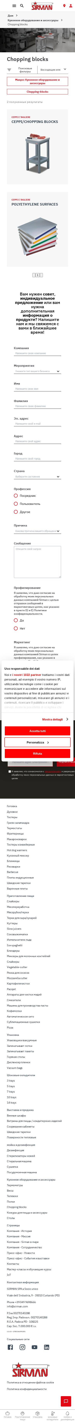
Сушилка (12, 1166)
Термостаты (14, 828)
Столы (11, 1218)
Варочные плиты (17, 888)
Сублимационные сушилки (23, 1022)
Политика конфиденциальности (27, 1389)
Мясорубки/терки (18, 912)
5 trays (11, 1086)
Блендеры (13, 950)
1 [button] (37, 275)
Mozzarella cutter (17, 978)
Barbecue (12, 872)
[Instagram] (22, 1349)
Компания (21, 348)
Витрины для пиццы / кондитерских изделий (34, 1121)
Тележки (12, 1196)
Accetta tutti (37, 731)
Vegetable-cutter (17, 967)
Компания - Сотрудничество (24, 1247)
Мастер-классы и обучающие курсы (29, 1269)
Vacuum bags (14, 1068)
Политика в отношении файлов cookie (30, 1382)
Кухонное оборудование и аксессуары (33, 20)
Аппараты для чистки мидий (24, 994)
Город (18, 453)
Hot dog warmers (17, 850)
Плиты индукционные (20, 877)
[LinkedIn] (46, 1349)
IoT (9, 1274)
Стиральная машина (19, 1161)
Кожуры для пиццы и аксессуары (27, 1212)
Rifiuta (37, 753)
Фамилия (21, 401)
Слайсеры (13, 901)
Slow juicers (14, 928)
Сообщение (22, 543)
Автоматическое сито (20, 1016)
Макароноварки (17, 839)
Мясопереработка (18, 907)
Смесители (14, 1000)
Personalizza (35, 742)
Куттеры (12, 923)
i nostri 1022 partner (26, 674)
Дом (10, 15)
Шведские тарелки (18, 883)
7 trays (11, 1091)
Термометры (15, 1185)
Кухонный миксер (18, 855)
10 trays (11, 1097)
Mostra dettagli (52, 719)
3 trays (11, 1080)
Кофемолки (14, 1011)
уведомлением (53, 771)
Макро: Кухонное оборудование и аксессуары (37, 81)
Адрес (18, 436)
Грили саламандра (18, 822)
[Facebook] (10, 1349)
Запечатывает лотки (19, 1046)
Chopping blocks (17, 1207)
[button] (33, 275)
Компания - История (19, 1231)
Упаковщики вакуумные (22, 1040)
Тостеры (12, 817)
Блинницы (13, 861)
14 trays (11, 1102)
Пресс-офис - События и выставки (28, 1258)
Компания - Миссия (18, 1236)
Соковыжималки (17, 934)
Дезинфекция (15, 1150)
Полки (11, 1201)
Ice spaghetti (14, 945)
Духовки (12, 811)
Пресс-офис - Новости (21, 1253)
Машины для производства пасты (27, 1005)
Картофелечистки (18, 983)
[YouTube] (34, 1349)
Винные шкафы (16, 1115)
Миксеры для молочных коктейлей (28, 956)
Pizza (10, 1027)
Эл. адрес (21, 418)
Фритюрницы (15, 833)
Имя (17, 383)
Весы (10, 1190)
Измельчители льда (19, 939)
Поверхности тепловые (21, 1137)
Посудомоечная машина (22, 1172)
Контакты (13, 1263)
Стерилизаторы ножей (21, 1156)
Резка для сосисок (18, 972)
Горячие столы (16, 1057)
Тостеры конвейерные (21, 844)
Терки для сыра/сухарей (21, 918)
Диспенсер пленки (18, 1062)
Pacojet (11, 989)
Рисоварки (13, 866)
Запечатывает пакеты (20, 1051)
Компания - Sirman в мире (23, 1242)
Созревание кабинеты (20, 1126)
